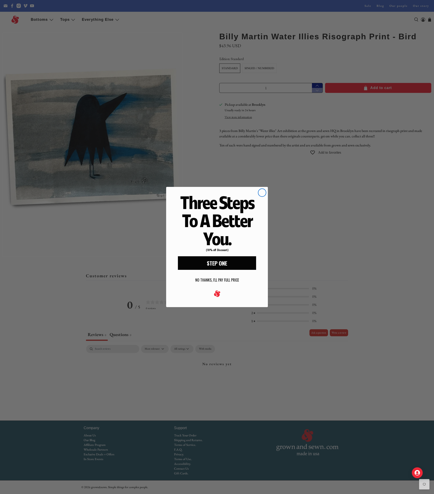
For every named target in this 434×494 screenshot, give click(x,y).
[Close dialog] (262, 193)
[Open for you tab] (417, 472)
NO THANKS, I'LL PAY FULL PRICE (217, 280)
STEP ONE (217, 263)
